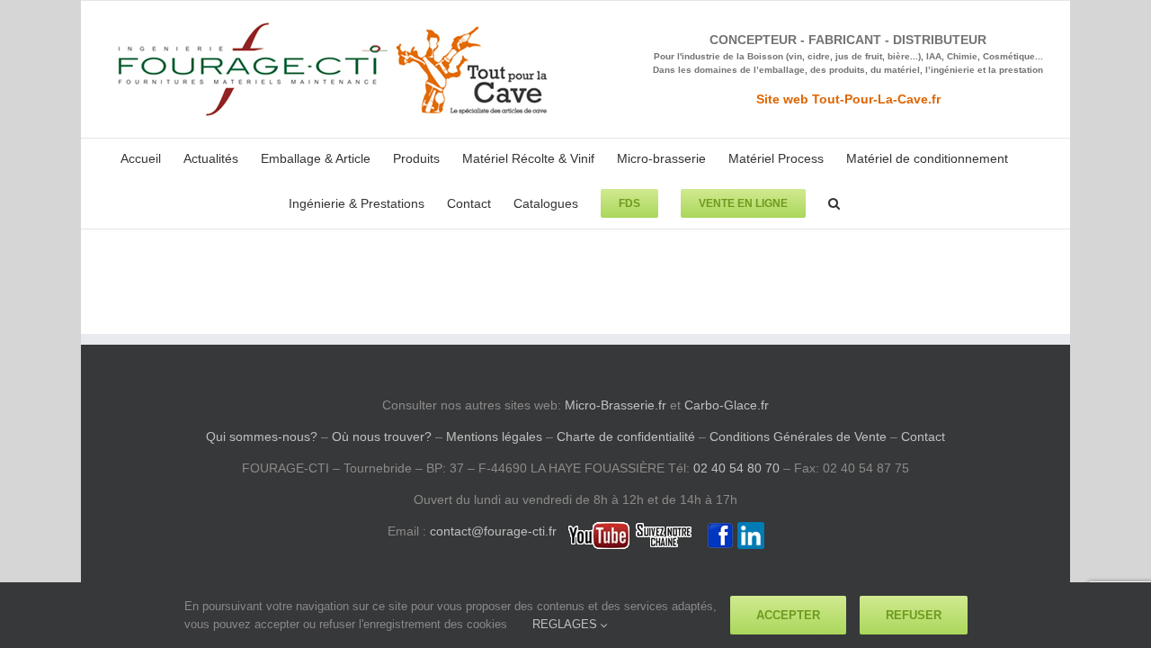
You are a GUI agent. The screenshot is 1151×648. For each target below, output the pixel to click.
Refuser (913, 615)
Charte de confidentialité (626, 436)
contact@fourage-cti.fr (493, 531)
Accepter (788, 615)
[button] (834, 202)
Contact (923, 436)
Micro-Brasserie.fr (615, 405)
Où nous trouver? (382, 436)
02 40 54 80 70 (736, 468)
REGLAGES (566, 624)
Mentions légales (494, 436)
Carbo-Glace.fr (726, 405)
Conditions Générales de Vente (798, 436)
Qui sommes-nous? (261, 436)
